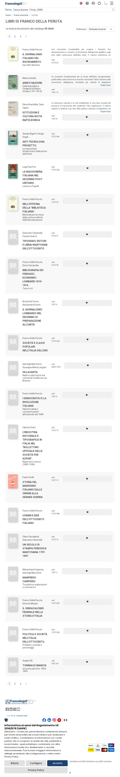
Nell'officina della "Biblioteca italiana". (34, 207)
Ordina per (81, 29)
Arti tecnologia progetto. (33, 143)
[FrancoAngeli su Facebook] (7, 709)
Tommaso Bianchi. (34, 665)
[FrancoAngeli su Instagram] (14, 709)
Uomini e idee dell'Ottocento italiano (33, 519)
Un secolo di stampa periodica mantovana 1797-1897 (34, 550)
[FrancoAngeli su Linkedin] (10, 709)
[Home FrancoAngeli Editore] (16, 4)
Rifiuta (14, 763)
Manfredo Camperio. (29, 579)
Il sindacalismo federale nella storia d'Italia (33, 612)
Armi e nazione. (32, 82)
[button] (80, 3)
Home (8, 15)
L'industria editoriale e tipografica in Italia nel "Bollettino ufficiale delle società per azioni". (32, 445)
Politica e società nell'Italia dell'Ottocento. (34, 638)
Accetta (57, 763)
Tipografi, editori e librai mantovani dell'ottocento (34, 244)
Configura (36, 763)
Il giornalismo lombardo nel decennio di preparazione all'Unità (32, 317)
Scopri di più (105, 85)
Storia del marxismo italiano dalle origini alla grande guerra (32, 490)
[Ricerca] (113, 10)
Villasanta (30, 372)
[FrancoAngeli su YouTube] (18, 709)
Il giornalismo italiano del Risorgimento (32, 58)
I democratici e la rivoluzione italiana (34, 402)
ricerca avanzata (21, 15)
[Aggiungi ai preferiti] (87, 61)
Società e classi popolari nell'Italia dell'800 (35, 346)
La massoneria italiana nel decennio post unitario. (32, 177)
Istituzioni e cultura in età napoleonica (32, 116)
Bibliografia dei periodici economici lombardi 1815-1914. (32, 278)
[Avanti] (26, 36)
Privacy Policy (36, 770)
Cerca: (8, 9)
